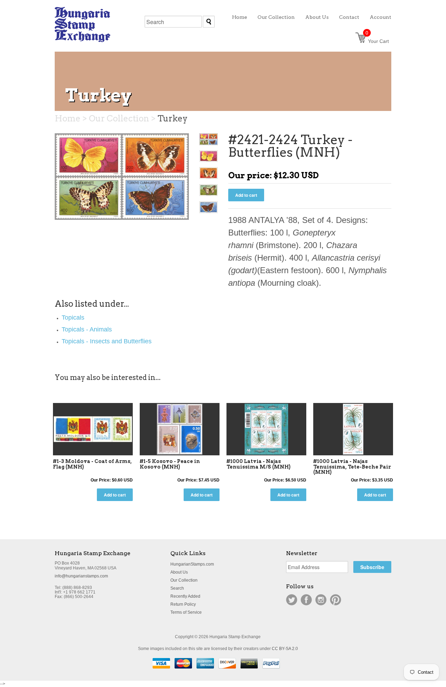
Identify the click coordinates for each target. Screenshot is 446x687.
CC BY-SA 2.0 (285, 648)
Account (380, 17)
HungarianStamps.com (192, 564)
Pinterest (335, 599)
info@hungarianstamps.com (81, 576)
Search (177, 588)
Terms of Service (186, 612)
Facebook (306, 599)
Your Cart (377, 41)
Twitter (291, 599)
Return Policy (183, 604)
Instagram (320, 599)
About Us (179, 572)
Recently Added (185, 596)
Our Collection (184, 580)
